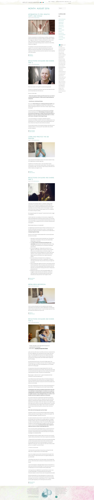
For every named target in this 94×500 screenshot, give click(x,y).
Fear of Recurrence (61, 26)
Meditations (67, 1)
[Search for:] (62, 8)
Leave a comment (32, 131)
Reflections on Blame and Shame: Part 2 (41, 320)
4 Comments (31, 483)
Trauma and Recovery (62, 37)
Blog (70, 1)
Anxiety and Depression (62, 19)
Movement (60, 31)
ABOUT (49, 1)
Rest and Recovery (61, 33)
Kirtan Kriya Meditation (37, 284)
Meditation (31, 54)
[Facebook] (56, 497)
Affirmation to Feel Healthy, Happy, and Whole (39, 15)
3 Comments (31, 279)
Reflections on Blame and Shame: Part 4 (41, 62)
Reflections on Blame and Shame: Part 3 (41, 179)
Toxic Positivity (61, 36)
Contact (69, 3)
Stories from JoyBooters (62, 34)
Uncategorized (61, 39)
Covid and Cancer (61, 25)
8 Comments (31, 55)
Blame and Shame (32, 130)
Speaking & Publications (60, 1)
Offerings (52, 1)
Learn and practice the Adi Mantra (38, 138)
